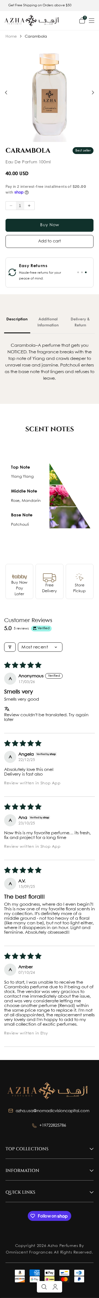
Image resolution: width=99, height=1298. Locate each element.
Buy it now (49, 225)
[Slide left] (6, 92)
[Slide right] (93, 92)
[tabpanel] (38, 273)
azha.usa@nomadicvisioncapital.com (53, 1111)
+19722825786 (53, 1126)
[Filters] (10, 647)
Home (13, 36)
